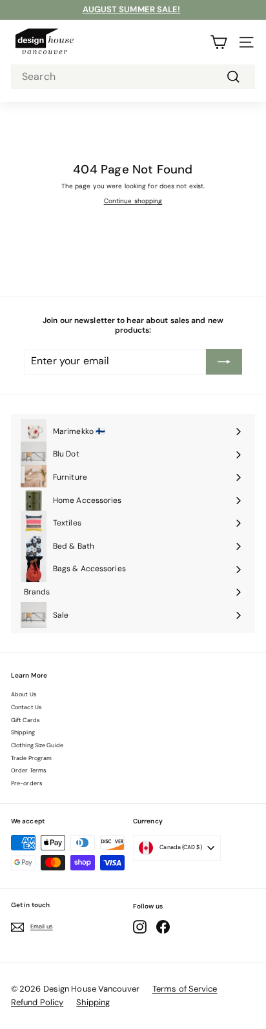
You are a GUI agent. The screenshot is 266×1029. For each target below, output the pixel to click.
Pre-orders (27, 783)
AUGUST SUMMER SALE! (132, 9)
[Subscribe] (224, 362)
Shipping (23, 732)
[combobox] (133, 77)
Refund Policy (37, 1002)
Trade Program (31, 758)
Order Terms (28, 770)
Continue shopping (133, 201)
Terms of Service (185, 988)
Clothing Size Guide (37, 745)
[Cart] (218, 42)
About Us (24, 694)
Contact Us (26, 707)
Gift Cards (25, 720)
